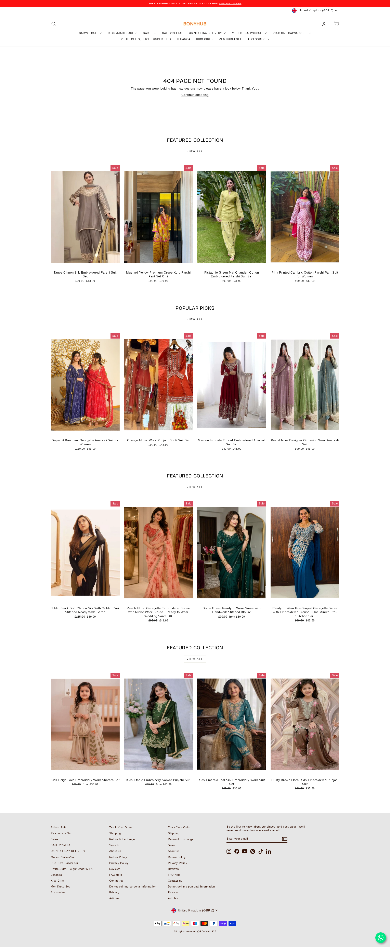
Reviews (114, 868)
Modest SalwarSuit (248, 33)
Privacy (114, 892)
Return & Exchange (122, 839)
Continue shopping (195, 94)
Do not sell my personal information (132, 886)
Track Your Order (120, 827)
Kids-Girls (204, 39)
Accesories (256, 39)
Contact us (116, 880)
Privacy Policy (119, 863)
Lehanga (183, 39)
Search (114, 845)
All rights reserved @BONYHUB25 (195, 931)
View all (195, 151)
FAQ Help (115, 874)
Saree (148, 33)
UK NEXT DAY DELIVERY (206, 33)
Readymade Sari (121, 33)
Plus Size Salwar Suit (290, 33)
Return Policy (118, 857)
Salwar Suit (89, 33)
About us (115, 851)
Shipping (115, 833)
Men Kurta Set (230, 39)
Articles (114, 898)
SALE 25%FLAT (172, 33)
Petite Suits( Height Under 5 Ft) (146, 39)
